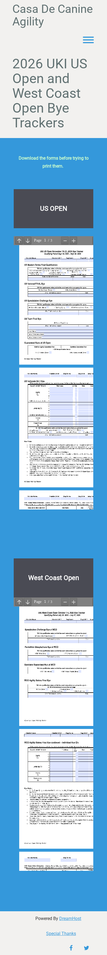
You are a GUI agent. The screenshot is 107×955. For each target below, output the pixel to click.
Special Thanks (61, 933)
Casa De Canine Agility (52, 15)
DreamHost (70, 918)
